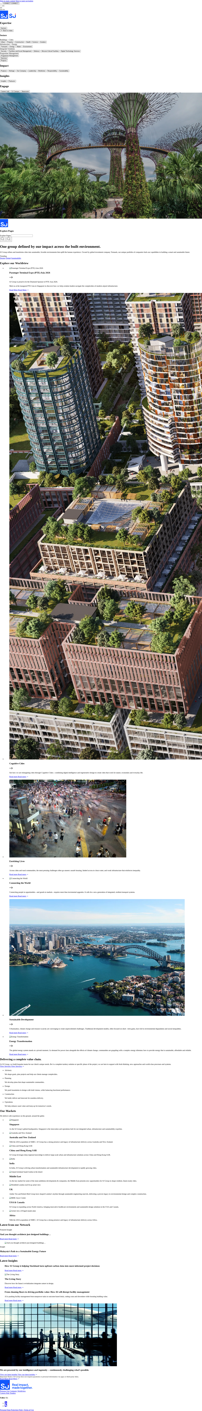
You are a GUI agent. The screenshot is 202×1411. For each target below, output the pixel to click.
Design (2, 258)
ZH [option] (1, 8)
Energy (12, 46)
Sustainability (63, 71)
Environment (27, 46)
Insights (3, 81)
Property (10, 42)
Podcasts (12, 81)
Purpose (4, 71)
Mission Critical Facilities (50, 51)
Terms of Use (29, 1410)
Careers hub (5, 91)
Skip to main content (7, 1)
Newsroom (25, 91)
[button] (3, 239)
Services (4, 58)
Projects (4, 60)
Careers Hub (5, 1393)
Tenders (13, 1393)
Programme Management (9, 56)
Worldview (41, 71)
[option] (2, 8)
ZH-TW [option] (2, 9)
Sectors (3, 28)
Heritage (11, 71)
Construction (19, 42)
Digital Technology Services (70, 51)
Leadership (32, 71)
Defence (36, 51)
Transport (4, 46)
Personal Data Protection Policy (12, 1410)
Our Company (21, 71)
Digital (8, 258)
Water (19, 46)
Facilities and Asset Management (20, 51)
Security (4, 51)
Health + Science (32, 42)
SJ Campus (15, 91)
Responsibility (52, 71)
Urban (3, 42)
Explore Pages (5, 236)
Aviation (43, 42)
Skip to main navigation (24, 1)
